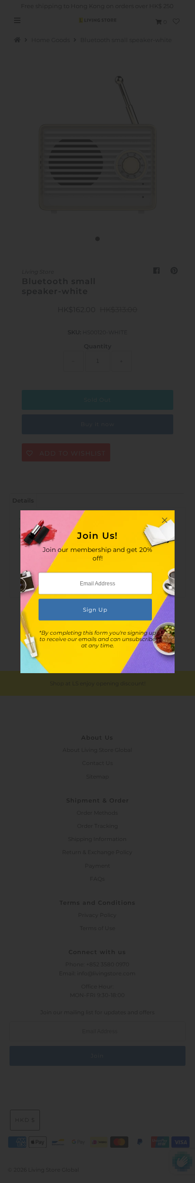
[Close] (165, 520)
